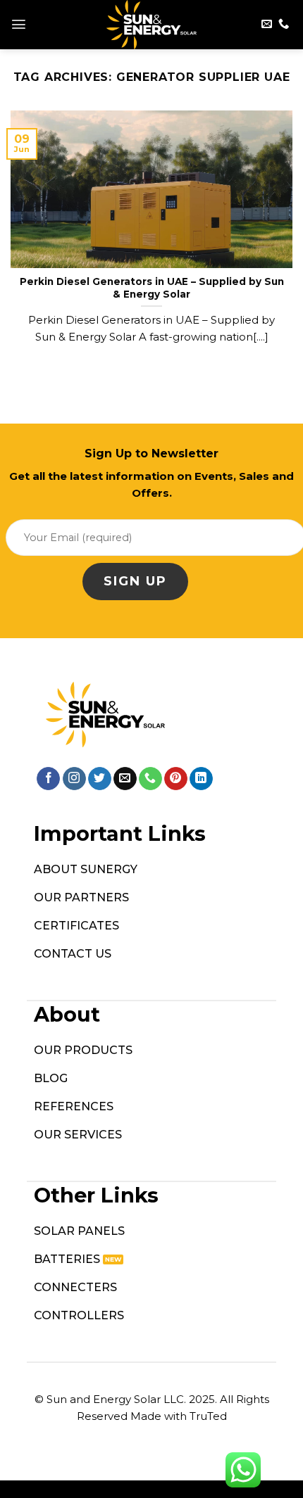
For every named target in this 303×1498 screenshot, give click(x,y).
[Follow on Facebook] (48, 779)
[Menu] (19, 24)
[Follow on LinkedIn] (201, 779)
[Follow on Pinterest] (175, 779)
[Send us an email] (266, 24)
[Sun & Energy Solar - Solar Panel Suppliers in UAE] (152, 24)
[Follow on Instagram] (74, 779)
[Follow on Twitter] (99, 779)
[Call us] (283, 24)
